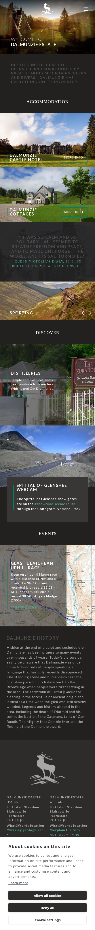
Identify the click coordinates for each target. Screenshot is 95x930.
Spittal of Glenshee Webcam (42, 487)
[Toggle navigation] (85, 9)
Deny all (47, 907)
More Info (73, 157)
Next (88, 26)
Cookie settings (48, 920)
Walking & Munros (69, 364)
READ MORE (56, 404)
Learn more (18, 883)
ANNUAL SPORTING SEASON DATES (37, 563)
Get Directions (64, 835)
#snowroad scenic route (54, 504)
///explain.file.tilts (65, 830)
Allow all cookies (47, 895)
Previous (6, 26)
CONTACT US (26, 609)
